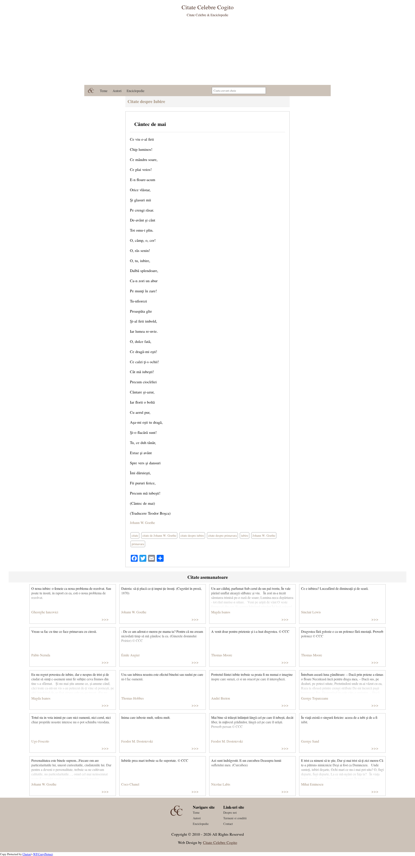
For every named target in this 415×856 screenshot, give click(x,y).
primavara (138, 544)
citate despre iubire (192, 535)
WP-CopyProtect (43, 854)
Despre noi (230, 812)
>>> (105, 619)
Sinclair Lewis (311, 612)
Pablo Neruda (40, 655)
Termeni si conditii (235, 818)
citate (135, 535)
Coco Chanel (130, 784)
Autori (117, 90)
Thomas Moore (221, 655)
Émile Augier (130, 655)
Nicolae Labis (220, 784)
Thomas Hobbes (132, 698)
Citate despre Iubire (146, 101)
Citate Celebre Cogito (220, 842)
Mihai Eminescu (312, 784)
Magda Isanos (220, 612)
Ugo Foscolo (40, 741)
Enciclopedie (135, 90)
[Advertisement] (207, 52)
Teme (103, 90)
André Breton (220, 698)
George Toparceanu (314, 698)
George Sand (310, 741)
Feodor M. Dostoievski (137, 741)
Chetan (26, 854)
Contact (228, 824)
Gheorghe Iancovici (44, 612)
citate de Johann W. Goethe (159, 535)
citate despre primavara (222, 535)
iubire (244, 535)
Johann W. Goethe (142, 522)
